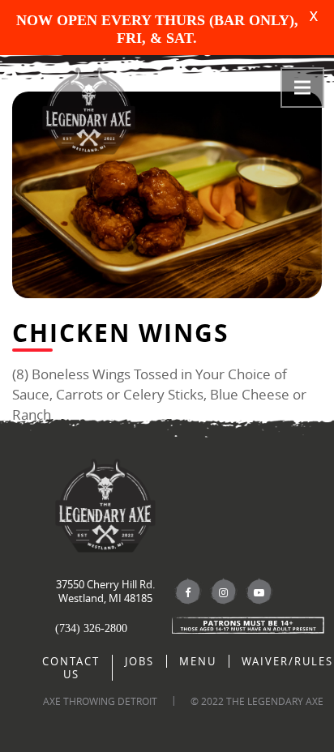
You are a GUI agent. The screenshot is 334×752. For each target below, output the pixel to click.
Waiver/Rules (287, 661)
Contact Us (71, 668)
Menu (197, 661)
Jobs (139, 661)
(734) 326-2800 (91, 628)
